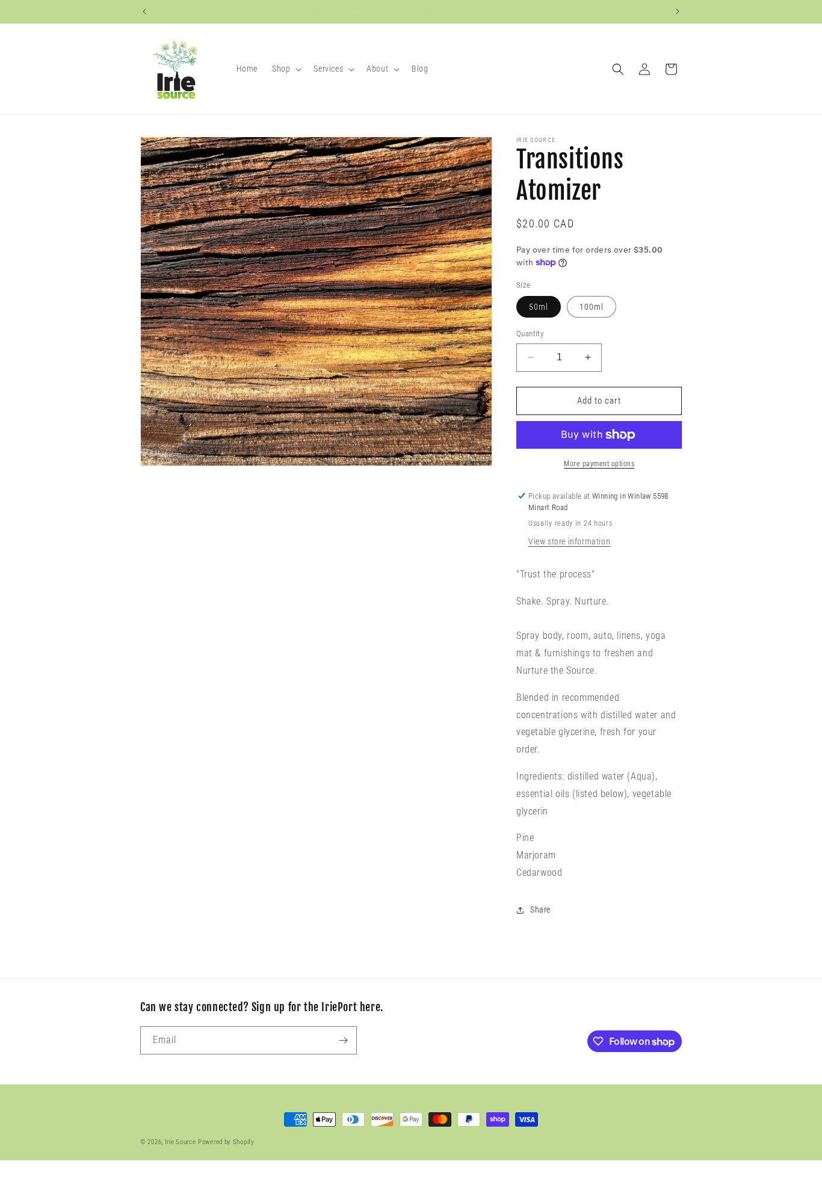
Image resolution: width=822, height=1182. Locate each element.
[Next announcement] (677, 11)
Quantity (529, 333)
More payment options (599, 464)
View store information (569, 541)
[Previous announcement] (144, 11)
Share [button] (540, 909)
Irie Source (180, 1142)
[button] (285, 68)
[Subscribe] (343, 1040)
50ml (538, 307)
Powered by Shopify (226, 1142)
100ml (591, 307)
